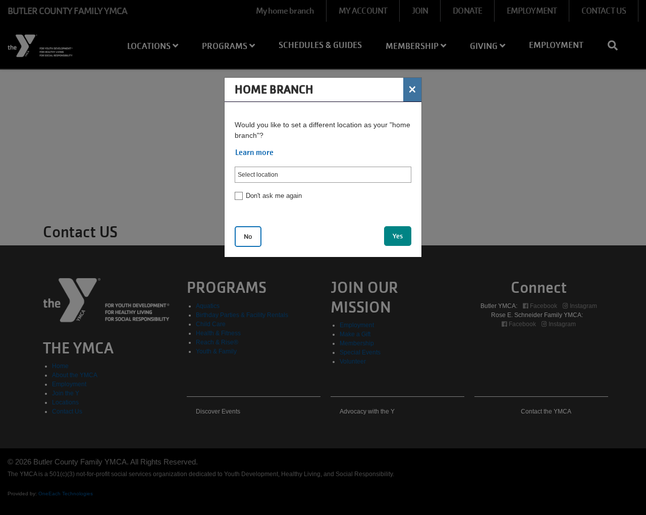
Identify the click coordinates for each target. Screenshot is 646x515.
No (248, 236)
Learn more (254, 152)
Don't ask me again (274, 195)
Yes (398, 236)
